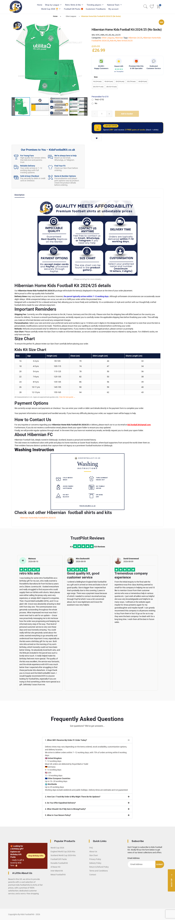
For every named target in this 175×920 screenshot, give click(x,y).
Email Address (134, 858)
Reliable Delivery (27, 166)
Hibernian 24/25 (135, 38)
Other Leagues (71, 16)
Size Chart (93, 855)
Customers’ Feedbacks (96, 9)
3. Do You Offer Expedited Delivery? (60, 803)
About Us (93, 851)
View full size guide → (67, 397)
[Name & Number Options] (50, 177)
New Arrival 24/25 (124, 41)
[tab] (19, 196)
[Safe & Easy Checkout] (16, 177)
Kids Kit (113, 41)
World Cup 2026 (57, 848)
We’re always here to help (65, 155)
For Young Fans (27, 155)
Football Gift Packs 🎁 (73, 9)
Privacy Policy (95, 859)
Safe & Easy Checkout (29, 176)
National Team (113, 5)
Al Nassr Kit (55, 867)
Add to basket (127, 114)
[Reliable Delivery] (16, 167)
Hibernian (119, 38)
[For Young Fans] (16, 156)
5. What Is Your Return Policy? (58, 815)
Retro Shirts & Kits (73, 5)
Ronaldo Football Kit (59, 863)
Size (96, 77)
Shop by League (52, 5)
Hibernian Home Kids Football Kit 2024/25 (38, 518)
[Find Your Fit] (50, 167)
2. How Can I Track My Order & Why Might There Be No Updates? (72, 797)
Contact (92, 874)
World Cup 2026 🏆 (49, 9)
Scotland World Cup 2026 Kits (63, 855)
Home (39, 5)
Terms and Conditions (98, 871)
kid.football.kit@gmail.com (139, 425)
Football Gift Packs (59, 859)
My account (113, 9)
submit (159, 864)
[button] (86, 106)
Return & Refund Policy (99, 867)
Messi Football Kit (58, 874)
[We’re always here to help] (50, 156)
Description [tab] (19, 195)
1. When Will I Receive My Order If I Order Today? (66, 740)
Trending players (94, 5)
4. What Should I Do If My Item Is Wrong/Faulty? (65, 809)
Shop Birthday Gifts (35, 856)
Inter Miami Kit (57, 871)
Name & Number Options (65, 176)
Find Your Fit (59, 166)
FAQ (91, 848)
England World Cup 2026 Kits (63, 851)
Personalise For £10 (100, 96)
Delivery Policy (95, 863)
